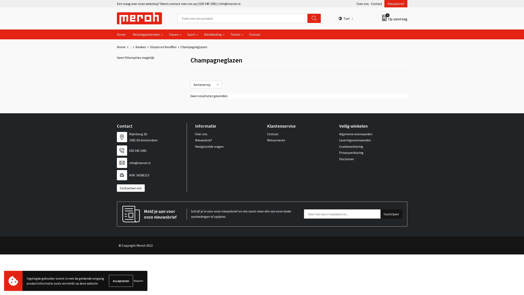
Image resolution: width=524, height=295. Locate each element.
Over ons (363, 4)
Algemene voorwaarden (355, 134)
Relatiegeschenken (146, 34)
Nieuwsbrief (395, 4)
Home (121, 34)
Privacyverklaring (351, 153)
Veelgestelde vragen (209, 146)
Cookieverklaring (351, 146)
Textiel (235, 34)
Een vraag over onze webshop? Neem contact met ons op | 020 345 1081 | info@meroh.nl (179, 4)
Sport (191, 34)
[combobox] (242, 18)
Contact (376, 4)
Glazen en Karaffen (163, 47)
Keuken (141, 47)
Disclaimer (346, 159)
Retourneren (276, 140)
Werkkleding (213, 34)
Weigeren (138, 280)
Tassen (173, 34)
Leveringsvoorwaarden (355, 140)
